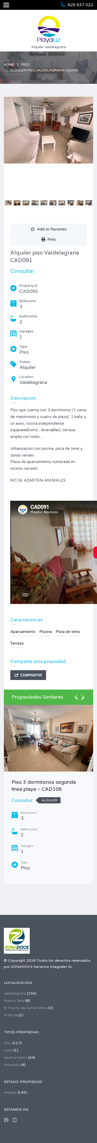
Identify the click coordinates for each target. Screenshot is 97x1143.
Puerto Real (14, 1000)
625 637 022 (80, 5)
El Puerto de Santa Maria (25, 1008)
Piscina (45, 631)
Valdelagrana (15, 993)
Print (50, 239)
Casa (8, 1050)
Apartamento (15, 1057)
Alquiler (10, 1092)
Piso (25, 65)
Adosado (12, 1065)
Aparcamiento (22, 631)
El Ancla (11, 1015)
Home (9, 65)
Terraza (17, 643)
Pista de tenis (68, 631)
